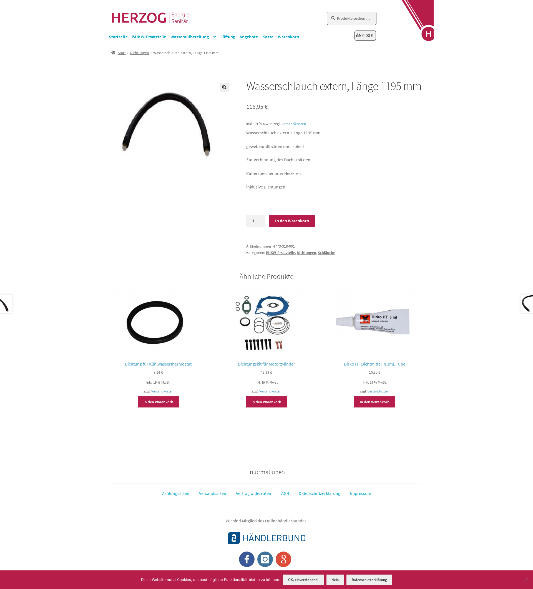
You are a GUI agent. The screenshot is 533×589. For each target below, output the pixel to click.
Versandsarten (212, 493)
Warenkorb (288, 36)
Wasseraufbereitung (189, 36)
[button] (224, 87)
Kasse (267, 36)
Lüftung (227, 36)
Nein (335, 579)
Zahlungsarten (175, 493)
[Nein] (526, 579)
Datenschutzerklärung (319, 493)
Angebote (249, 36)
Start (122, 52)
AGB (285, 493)
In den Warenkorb (292, 220)
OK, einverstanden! (303, 579)
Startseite (118, 36)
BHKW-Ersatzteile (149, 36)
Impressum (360, 493)
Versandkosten (293, 123)
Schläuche (326, 252)
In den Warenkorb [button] (158, 401)
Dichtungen (139, 52)
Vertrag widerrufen (253, 493)
